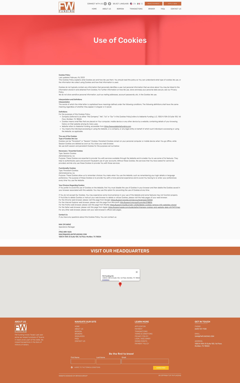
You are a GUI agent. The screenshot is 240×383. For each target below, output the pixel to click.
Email (124, 357)
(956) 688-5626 (65, 232)
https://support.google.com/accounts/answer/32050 (132, 200)
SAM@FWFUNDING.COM (204, 336)
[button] (153, 4)
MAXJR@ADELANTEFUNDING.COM (73, 234)
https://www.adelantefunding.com (117, 126)
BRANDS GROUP (81, 376)
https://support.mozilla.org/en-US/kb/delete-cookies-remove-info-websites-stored (143, 205)
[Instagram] (105, 3)
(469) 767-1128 (200, 329)
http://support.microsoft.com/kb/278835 (136, 202)
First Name (75, 357)
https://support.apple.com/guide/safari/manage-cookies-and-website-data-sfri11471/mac (144, 207)
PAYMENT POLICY (142, 344)
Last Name (100, 357)
